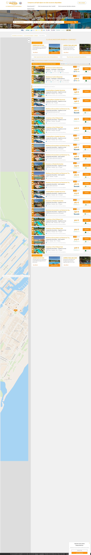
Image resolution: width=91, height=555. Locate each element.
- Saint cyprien (61, 156)
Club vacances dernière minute (66, 6)
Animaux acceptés (43, 60)
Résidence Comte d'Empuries (54, 67)
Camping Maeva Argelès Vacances (55, 90)
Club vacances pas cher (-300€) (46, 6)
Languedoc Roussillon (51, 92)
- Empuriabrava (61, 69)
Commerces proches (53, 60)
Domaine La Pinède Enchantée (54, 164)
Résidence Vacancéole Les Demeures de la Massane (61, 108)
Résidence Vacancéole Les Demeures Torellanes (60, 155)
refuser (36, 554)
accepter (42, 554)
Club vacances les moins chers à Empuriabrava (46, 57)
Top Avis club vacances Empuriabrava (76, 57)
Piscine (36, 60)
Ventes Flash (30, 8)
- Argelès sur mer (61, 92)
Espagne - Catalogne (51, 69)
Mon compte (82, 2)
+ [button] (28, 39)
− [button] (28, 41)
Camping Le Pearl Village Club (54, 118)
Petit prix (61, 60)
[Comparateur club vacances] (12, 5)
